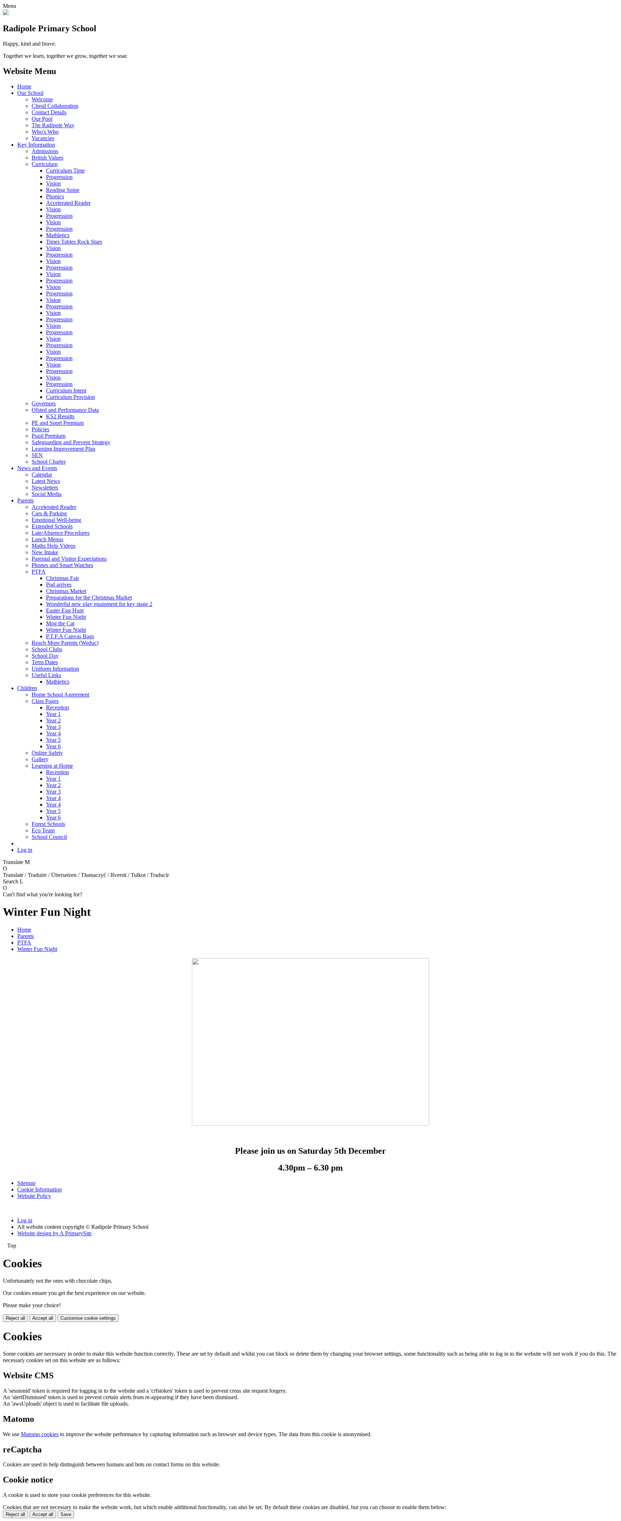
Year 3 (53, 727)
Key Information (36, 145)
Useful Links (46, 675)
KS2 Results (60, 416)
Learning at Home (52, 766)
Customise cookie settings (88, 1318)
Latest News (46, 481)
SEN (37, 455)
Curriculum (45, 164)
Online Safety (47, 753)
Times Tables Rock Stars (74, 242)
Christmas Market (66, 591)
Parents (25, 500)
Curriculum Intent (66, 390)
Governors (44, 403)
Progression (59, 177)
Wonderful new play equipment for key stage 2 (99, 604)
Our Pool (42, 119)
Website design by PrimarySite (54, 1233)
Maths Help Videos (53, 546)
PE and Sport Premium (58, 423)
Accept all (42, 1318)
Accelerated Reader (68, 203)
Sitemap (26, 1183)
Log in (24, 850)
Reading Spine (62, 190)
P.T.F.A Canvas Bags (70, 636)
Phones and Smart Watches (62, 565)
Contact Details (49, 112)
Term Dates (45, 662)
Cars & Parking (49, 513)
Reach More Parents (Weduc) (65, 643)
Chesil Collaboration (55, 106)
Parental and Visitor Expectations (69, 559)
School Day (45, 656)
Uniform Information (55, 669)
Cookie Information (39, 1189)
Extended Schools (52, 526)
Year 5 (53, 740)
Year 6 (53, 746)
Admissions (45, 151)
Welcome (42, 99)
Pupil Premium (48, 436)
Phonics (55, 196)
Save (65, 1514)
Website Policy (34, 1196)
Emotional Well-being (56, 520)
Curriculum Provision (70, 397)
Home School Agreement (60, 694)
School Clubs (47, 649)
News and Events (37, 468)
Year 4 (53, 733)
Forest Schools (48, 824)
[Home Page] (6, 13)
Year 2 (53, 720)
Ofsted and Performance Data (65, 410)
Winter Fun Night (66, 617)
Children (27, 688)
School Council (49, 837)
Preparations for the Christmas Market (89, 597)
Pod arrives (59, 585)
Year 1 (53, 714)
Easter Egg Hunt (65, 610)
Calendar (42, 475)
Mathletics (57, 235)
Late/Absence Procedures (60, 533)
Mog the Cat (60, 623)
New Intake (45, 552)
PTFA (39, 572)
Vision (53, 183)
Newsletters (45, 487)
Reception (57, 707)
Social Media (46, 494)
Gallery (40, 759)
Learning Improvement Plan (63, 449)
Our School (30, 93)
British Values (47, 158)
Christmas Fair (62, 578)
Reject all (15, 1318)
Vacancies (43, 138)
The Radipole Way (53, 125)
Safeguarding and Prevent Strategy (71, 442)
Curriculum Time (65, 170)
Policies (40, 429)
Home (24, 86)
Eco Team (43, 830)
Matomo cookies (40, 1434)
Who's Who (45, 132)
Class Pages (45, 701)
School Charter (49, 462)
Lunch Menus (47, 539)
